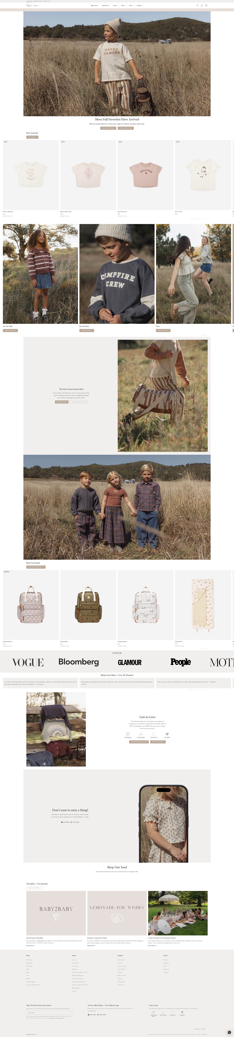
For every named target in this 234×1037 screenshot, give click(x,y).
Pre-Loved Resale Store (33, 984)
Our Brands (75, 963)
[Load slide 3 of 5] (205, 671)
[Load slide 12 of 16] (203, 219)
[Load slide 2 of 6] (203, 335)
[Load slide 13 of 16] (204, 219)
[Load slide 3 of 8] (202, 649)
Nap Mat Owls (178, 641)
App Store (66, 822)
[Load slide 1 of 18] (188, 690)
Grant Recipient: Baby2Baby (34, 938)
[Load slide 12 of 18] (200, 690)
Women (28, 978)
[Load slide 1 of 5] (203, 671)
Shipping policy (192, 1034)
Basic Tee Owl (178, 211)
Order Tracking (122, 966)
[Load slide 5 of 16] (195, 219)
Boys (27, 972)
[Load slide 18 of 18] (207, 690)
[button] (95, 5)
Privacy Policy (52, 1018)
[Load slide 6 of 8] (205, 649)
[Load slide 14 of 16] (205, 219)
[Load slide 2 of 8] (200, 649)
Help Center (121, 959)
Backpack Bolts (64, 641)
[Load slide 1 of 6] (202, 335)
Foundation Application (79, 981)
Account (120, 963)
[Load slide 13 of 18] (202, 690)
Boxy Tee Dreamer (122, 211)
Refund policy (167, 1034)
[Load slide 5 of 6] (206, 335)
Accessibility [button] (151, 1034)
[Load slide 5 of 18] (193, 690)
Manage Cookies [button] (159, 1034)
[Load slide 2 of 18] (189, 690)
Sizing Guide (121, 981)
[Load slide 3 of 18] (191, 690)
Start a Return (122, 969)
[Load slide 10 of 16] (200, 219)
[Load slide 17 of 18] (206, 690)
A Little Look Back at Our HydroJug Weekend (162, 938)
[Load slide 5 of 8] (204, 649)
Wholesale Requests (77, 975)
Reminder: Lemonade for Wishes (97, 938)
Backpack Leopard (122, 641)
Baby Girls (29, 963)
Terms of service (183, 1034)
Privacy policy (175, 1034)
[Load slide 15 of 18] (204, 690)
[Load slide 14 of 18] (203, 690)
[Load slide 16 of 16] (207, 219)
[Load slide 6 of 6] (207, 335)
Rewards (120, 978)
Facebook (166, 969)
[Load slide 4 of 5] (206, 671)
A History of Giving (77, 978)
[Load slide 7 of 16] (197, 219)
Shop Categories (31, 981)
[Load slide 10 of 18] (198, 690)
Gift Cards (29, 959)
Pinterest (166, 972)
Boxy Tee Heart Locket (65, 211)
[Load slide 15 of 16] (206, 219)
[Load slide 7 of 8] (206, 649)
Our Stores (75, 966)
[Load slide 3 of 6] (204, 335)
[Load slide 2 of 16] (192, 219)
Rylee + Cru (34, 1034)
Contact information (202, 1034)
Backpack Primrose (7, 641)
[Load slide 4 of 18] (192, 690)
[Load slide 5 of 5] (207, 671)
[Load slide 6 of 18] (194, 690)
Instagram (166, 963)
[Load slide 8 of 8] (207, 649)
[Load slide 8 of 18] (196, 690)
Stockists (74, 969)
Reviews (165, 959)
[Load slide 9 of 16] (199, 219)
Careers (74, 991)
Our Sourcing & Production (80, 984)
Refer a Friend (122, 975)
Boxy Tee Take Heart (8, 211)
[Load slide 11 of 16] (202, 219)
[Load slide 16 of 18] (205, 690)
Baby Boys (29, 966)
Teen (27, 975)
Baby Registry (76, 988)
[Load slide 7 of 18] (195, 690)
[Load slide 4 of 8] (203, 649)
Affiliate (120, 972)
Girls (27, 969)
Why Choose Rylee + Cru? (79, 972)
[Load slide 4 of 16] (194, 219)
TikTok (165, 966)
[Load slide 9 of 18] (197, 690)
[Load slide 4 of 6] (205, 335)
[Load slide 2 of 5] (204, 671)
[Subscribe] (70, 1012)
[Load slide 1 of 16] (191, 219)
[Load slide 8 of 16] (198, 219)
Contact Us (121, 984)
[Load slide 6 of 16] (196, 219)
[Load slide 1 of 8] (199, 649)
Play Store (75, 822)
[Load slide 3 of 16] (193, 219)
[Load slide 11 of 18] (199, 690)
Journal (74, 959)
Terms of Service (60, 1018)
